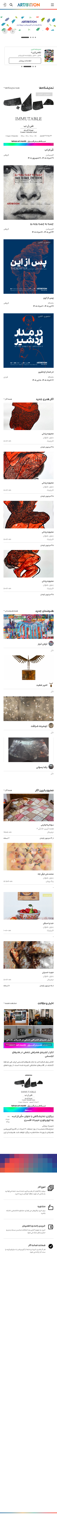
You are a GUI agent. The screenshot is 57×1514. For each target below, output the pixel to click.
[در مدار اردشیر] (29, 367)
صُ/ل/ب (49, 149)
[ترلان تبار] (29, 627)
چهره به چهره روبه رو (42, 223)
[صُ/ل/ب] (29, 144)
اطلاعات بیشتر (25, 60)
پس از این (48, 298)
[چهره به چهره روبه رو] (29, 218)
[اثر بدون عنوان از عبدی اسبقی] (29, 906)
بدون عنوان (48, 437)
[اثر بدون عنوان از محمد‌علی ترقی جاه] (29, 857)
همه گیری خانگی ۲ (45, 828)
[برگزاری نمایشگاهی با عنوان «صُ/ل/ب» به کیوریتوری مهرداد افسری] (29, 1093)
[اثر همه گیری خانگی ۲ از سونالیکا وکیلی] (29, 808)
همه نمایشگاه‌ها (12, 87)
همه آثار (8, 398)
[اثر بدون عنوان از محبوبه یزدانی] (29, 417)
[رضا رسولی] (29, 750)
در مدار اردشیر (46, 372)
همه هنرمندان (11, 610)
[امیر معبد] (29, 668)
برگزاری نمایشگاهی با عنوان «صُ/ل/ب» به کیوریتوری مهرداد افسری (33, 1118)
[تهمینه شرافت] (29, 709)
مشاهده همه (11, 1003)
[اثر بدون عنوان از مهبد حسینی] (29, 955)
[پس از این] (29, 292)
